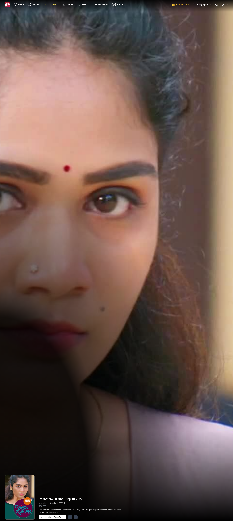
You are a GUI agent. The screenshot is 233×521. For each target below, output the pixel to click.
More (61, 513)
